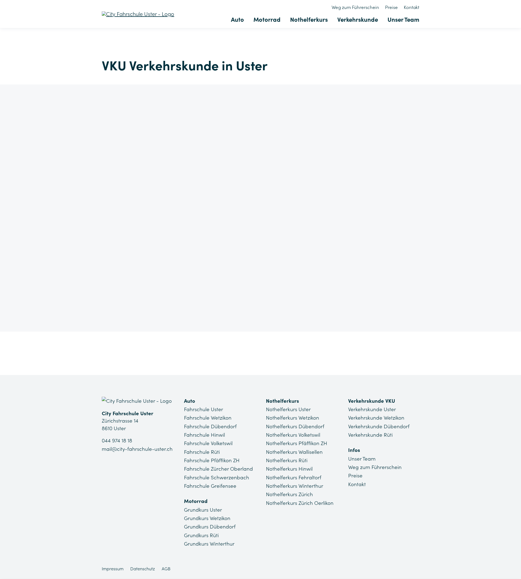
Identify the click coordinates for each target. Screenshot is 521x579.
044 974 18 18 (117, 440)
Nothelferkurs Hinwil (289, 468)
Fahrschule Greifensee (210, 486)
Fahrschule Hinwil (204, 435)
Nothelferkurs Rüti (286, 460)
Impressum (112, 568)
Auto (237, 19)
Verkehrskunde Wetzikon (376, 417)
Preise (391, 7)
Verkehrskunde (357, 19)
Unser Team (403, 19)
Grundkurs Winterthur (209, 543)
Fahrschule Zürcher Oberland (218, 468)
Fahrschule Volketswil (208, 443)
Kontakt (411, 7)
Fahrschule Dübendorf (210, 426)
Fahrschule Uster (203, 409)
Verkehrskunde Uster (372, 409)
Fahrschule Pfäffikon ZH (212, 460)
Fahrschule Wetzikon (207, 417)
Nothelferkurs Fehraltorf (293, 477)
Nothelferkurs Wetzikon (292, 417)
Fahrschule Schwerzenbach (216, 477)
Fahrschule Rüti (202, 452)
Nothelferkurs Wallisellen (294, 452)
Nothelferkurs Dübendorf (295, 426)
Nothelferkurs (309, 19)
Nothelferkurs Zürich (289, 494)
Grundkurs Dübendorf (210, 526)
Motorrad (267, 19)
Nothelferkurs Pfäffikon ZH (296, 443)
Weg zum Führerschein (355, 7)
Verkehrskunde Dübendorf (378, 426)
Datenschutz (142, 568)
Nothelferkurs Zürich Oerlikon (299, 503)
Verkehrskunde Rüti (370, 435)
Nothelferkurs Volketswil (293, 435)
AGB (166, 568)
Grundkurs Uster (203, 509)
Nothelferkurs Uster (288, 409)
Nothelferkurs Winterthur (294, 486)
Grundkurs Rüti (201, 535)
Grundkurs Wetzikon (207, 518)
